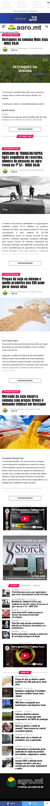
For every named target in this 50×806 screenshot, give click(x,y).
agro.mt (14, 50)
